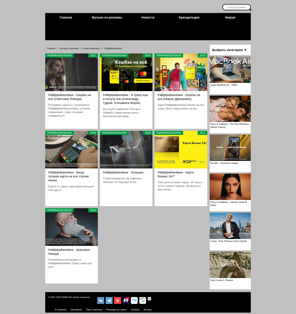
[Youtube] (117, 300)
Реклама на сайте (116, 309)
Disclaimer (76, 309)
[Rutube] (125, 300)
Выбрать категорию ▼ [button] (229, 50)
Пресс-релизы (94, 309)
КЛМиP (64, 297)
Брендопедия (189, 17)
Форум (230, 17)
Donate (148, 309)
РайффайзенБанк (113, 48)
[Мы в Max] (142, 300)
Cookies (135, 309)
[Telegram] (109, 300)
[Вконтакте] (100, 300)
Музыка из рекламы (107, 17)
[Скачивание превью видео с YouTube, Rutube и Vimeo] (134, 300)
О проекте (60, 309)
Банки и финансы (91, 48)
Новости (148, 17)
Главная (66, 17)
